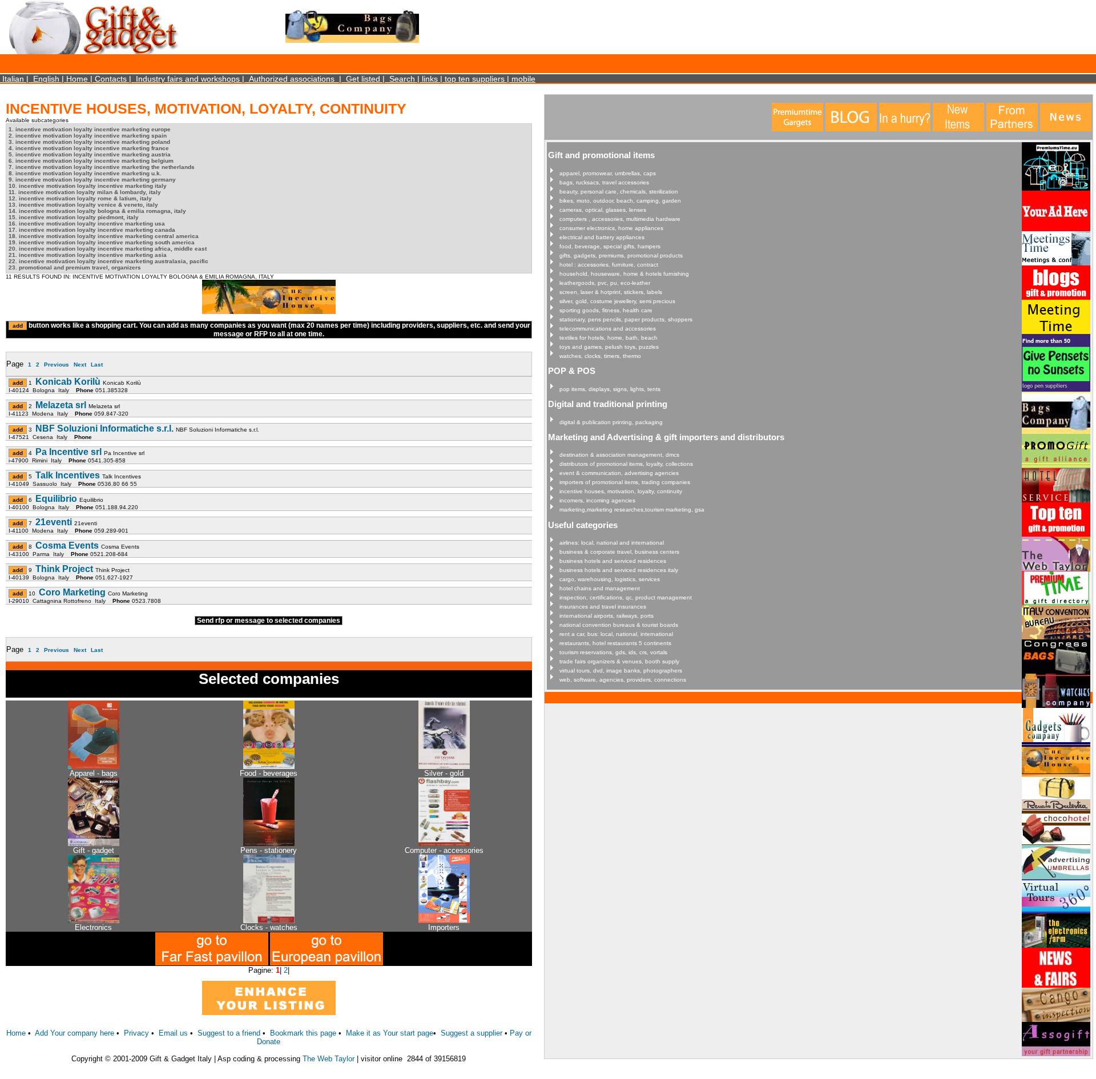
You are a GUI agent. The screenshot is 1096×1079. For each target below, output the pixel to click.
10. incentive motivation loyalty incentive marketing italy (88, 186)
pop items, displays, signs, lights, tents (609, 389)
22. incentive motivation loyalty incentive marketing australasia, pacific (108, 261)
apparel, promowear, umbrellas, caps (607, 173)
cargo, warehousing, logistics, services (609, 579)
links (430, 78)
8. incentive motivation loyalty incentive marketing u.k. (85, 173)
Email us (173, 1033)
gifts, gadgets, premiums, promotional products (621, 255)
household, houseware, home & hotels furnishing (624, 274)
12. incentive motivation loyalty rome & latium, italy (80, 198)
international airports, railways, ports (606, 616)
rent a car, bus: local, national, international (616, 634)
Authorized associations (292, 78)
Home (77, 78)
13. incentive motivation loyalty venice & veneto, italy (83, 205)
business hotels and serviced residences (612, 561)
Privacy (136, 1033)
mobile (523, 78)
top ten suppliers (475, 78)
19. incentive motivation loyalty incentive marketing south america (102, 242)
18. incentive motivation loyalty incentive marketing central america (104, 236)
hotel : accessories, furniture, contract (608, 264)
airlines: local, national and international (611, 543)
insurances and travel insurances (602, 606)
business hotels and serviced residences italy (618, 570)
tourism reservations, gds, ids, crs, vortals (613, 652)
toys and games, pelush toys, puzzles (609, 347)
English (46, 78)
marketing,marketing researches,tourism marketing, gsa (631, 509)
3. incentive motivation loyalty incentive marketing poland (89, 142)
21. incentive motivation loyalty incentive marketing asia (88, 255)
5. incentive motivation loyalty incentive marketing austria (90, 154)
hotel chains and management (599, 588)
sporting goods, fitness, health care (605, 310)
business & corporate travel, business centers (619, 552)
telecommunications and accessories (607, 328)
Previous (56, 364)
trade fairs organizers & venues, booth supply (619, 661)
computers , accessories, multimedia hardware (619, 219)
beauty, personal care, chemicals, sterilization (618, 191)
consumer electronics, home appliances (611, 228)
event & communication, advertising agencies (619, 473)
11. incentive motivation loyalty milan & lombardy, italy (85, 192)
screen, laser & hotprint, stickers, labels (610, 292)
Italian (13, 78)
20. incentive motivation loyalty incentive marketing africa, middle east (108, 248)
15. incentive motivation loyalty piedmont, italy (74, 217)
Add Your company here (74, 1033)
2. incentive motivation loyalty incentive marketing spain (88, 135)
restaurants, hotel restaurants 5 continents (615, 643)
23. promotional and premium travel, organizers (75, 267)
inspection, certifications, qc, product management (625, 597)
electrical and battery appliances (601, 237)
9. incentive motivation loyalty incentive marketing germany (92, 179)
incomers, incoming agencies (597, 500)
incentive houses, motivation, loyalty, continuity (620, 491)
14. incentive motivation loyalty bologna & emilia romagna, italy (97, 211)
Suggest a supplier (473, 1033)
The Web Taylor (328, 1058)
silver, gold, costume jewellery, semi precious (617, 301)
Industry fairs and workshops (188, 78)
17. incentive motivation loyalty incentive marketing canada (92, 230)
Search (402, 78)
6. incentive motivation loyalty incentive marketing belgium (91, 161)
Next (80, 364)
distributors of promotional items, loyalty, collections (626, 464)
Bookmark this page (303, 1033)
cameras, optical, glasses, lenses (602, 210)
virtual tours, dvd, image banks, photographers (620, 670)
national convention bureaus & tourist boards (618, 625)
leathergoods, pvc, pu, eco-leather (604, 283)
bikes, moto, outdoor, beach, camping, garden (620, 201)
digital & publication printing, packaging (611, 422)
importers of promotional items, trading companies (624, 482)
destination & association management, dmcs (619, 455)
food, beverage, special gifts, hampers (609, 246)
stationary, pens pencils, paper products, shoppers (625, 319)
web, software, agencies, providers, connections (622, 680)
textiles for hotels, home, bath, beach (608, 338)
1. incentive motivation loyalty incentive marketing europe (90, 129)
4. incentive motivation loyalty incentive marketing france (89, 148)
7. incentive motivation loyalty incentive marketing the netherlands (102, 167)
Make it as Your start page (389, 1033)
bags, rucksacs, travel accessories (604, 182)
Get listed (363, 78)
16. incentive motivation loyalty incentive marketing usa (87, 223)
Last (97, 364)
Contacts (111, 78)
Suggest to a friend (229, 1033)
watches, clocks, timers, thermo (600, 356)
